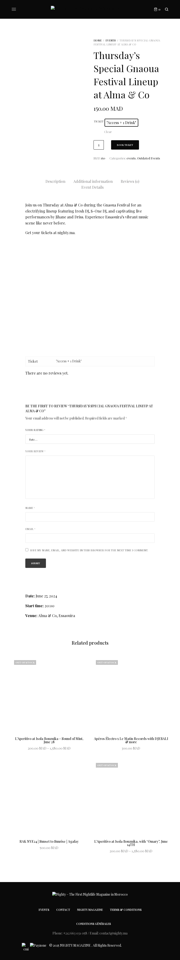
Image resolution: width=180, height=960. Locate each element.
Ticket (99, 121)
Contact (63, 910)
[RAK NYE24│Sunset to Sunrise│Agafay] (49, 798)
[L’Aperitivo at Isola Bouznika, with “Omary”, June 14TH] (131, 798)
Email (30, 529)
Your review (35, 451)
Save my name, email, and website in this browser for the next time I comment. (89, 550)
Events (44, 910)
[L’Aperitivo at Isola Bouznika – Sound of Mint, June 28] (49, 695)
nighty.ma (66, 232)
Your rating (35, 430)
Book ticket (125, 145)
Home (98, 40)
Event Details (92, 187)
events (110, 40)
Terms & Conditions (126, 910)
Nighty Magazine (90, 910)
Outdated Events (148, 158)
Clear (108, 132)
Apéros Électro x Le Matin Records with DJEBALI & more (131, 740)
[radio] (121, 122)
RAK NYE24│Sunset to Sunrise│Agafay (49, 841)
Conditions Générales (93, 924)
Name (30, 508)
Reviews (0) (130, 181)
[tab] (55, 181)
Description (55, 181)
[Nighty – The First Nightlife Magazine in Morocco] (90, 9)
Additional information (93, 181)
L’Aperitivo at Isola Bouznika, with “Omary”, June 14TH (131, 843)
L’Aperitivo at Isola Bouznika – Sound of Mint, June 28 (49, 740)
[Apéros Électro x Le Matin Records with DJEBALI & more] (131, 695)
